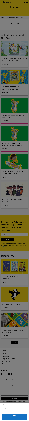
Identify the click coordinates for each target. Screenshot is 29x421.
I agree (14, 418)
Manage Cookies (14, 411)
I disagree (14, 415)
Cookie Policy (14, 408)
